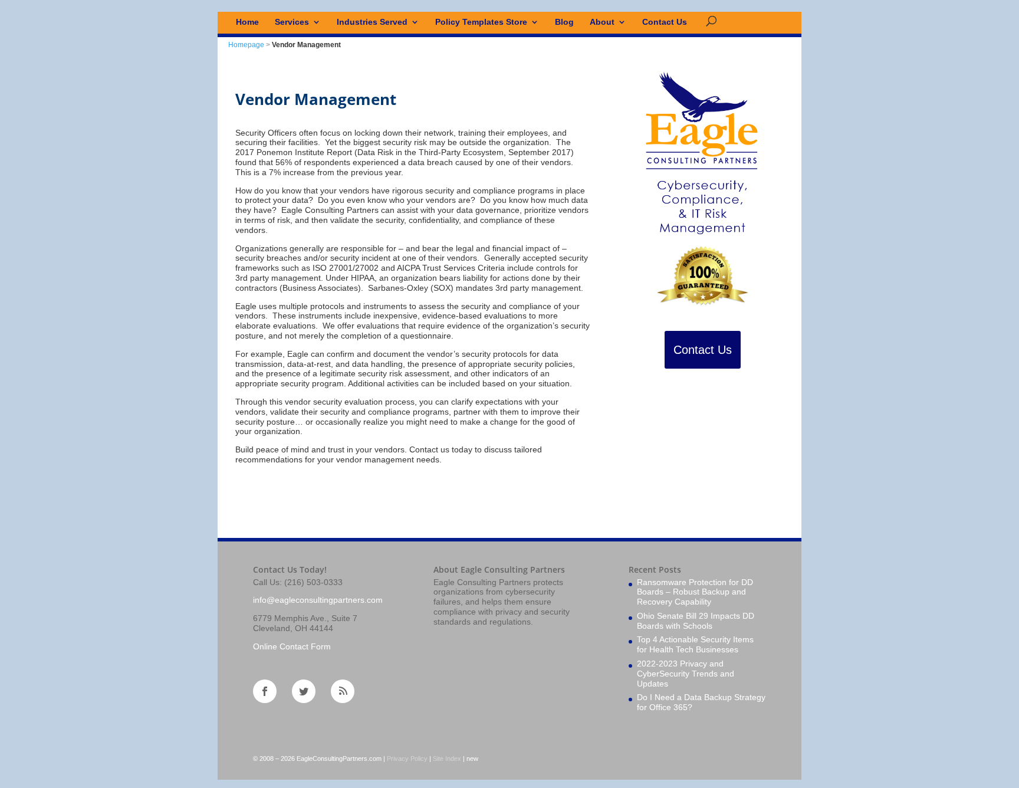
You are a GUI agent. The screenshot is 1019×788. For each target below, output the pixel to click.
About (602, 22)
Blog (564, 22)
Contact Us (664, 22)
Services (292, 22)
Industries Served (372, 22)
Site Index (447, 758)
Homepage (246, 45)
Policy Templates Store (481, 22)
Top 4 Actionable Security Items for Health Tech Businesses (695, 644)
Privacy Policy (407, 758)
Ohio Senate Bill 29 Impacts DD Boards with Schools (695, 621)
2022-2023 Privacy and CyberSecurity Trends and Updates (685, 673)
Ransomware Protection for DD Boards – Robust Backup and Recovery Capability (695, 592)
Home (247, 22)
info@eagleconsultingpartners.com (318, 600)
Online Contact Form (292, 646)
